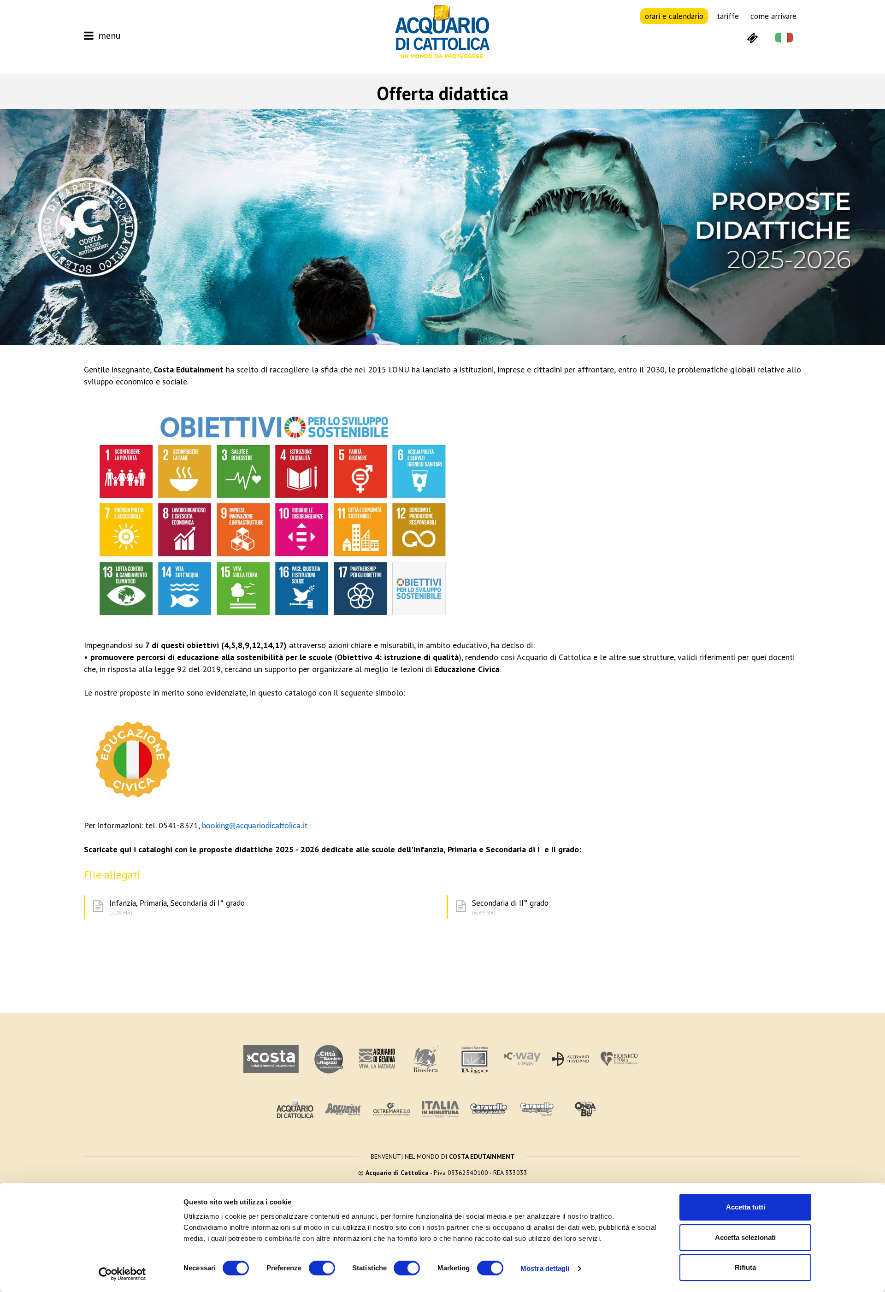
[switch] (322, 1268)
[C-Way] (522, 1059)
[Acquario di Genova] (328, 1059)
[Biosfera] (425, 1059)
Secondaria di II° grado (510, 907)
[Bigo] (473, 1059)
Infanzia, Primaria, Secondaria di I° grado (177, 907)
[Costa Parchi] (271, 1059)
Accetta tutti (745, 1207)
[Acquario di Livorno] (570, 1059)
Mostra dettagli (545, 1268)
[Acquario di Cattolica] (295, 1109)
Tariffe (728, 16)
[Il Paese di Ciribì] (537, 1109)
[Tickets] (752, 37)
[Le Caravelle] (488, 1109)
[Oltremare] (391, 1109)
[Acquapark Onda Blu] (585, 1109)
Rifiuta (745, 1267)
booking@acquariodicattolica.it (254, 826)
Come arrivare (773, 16)
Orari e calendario (674, 16)
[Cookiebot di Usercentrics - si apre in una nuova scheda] (122, 1274)
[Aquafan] (343, 1109)
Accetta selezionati (745, 1237)
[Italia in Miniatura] (440, 1109)
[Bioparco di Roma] (619, 1059)
